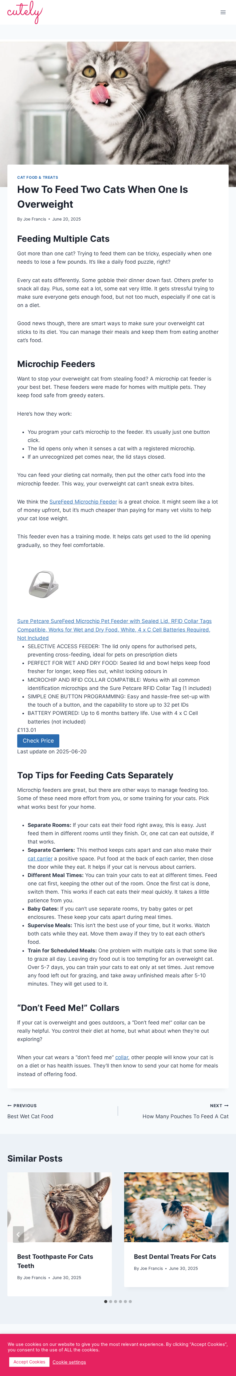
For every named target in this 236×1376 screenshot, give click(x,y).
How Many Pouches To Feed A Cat (186, 1111)
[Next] (217, 1234)
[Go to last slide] (18, 1234)
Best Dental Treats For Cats (175, 1256)
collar (121, 1057)
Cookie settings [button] (69, 1362)
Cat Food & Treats (37, 177)
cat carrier (40, 859)
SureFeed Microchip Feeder (83, 502)
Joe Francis (34, 1277)
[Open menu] (223, 12)
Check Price (38, 740)
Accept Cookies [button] (29, 1361)
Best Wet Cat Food (30, 1111)
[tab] (105, 1301)
